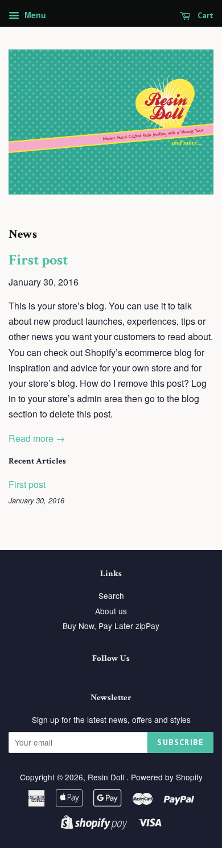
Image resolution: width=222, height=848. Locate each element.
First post (38, 260)
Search (111, 595)
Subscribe (180, 742)
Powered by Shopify (167, 777)
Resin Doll (107, 777)
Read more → (37, 438)
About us (111, 611)
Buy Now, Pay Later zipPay (111, 625)
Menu (34, 14)
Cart (204, 15)
